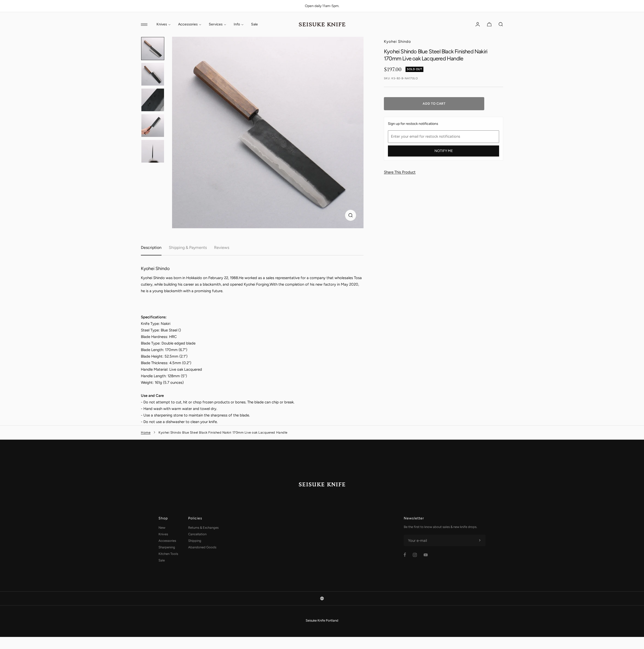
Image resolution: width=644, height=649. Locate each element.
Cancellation (197, 534)
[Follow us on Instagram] (414, 554)
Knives (161, 24)
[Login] (477, 24)
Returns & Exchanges (203, 527)
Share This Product (400, 172)
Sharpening (166, 547)
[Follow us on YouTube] (425, 554)
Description (151, 247)
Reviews (221, 247)
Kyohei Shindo (397, 41)
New (161, 527)
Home (145, 432)
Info (237, 24)
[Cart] (489, 24)
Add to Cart (434, 103)
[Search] (501, 24)
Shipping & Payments (188, 247)
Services (216, 24)
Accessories (188, 24)
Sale (254, 24)
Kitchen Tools (168, 554)
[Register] (479, 540)
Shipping (194, 541)
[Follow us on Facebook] (405, 554)
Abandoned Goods (202, 547)
